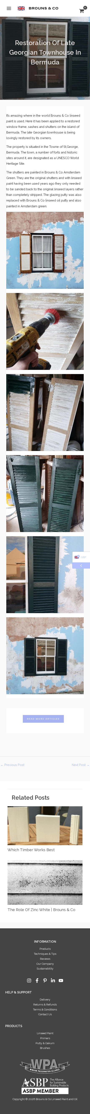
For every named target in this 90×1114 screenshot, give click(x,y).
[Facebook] (37, 980)
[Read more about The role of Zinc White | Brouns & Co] (45, 882)
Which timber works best (31, 850)
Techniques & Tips (45, 953)
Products (45, 948)
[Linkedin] (53, 980)
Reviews (45, 958)
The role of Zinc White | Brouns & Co (41, 910)
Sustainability (45, 968)
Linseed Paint (45, 1033)
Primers (45, 1038)
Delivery (45, 999)
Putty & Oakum (45, 1043)
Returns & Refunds (45, 1004)
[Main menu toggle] (9, 8)
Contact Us (45, 1014)
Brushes (45, 1048)
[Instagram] (29, 980)
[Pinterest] (45, 980)
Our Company (45, 963)
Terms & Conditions (45, 1009)
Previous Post (12, 765)
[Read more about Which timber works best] (45, 825)
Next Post (81, 765)
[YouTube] (61, 980)
